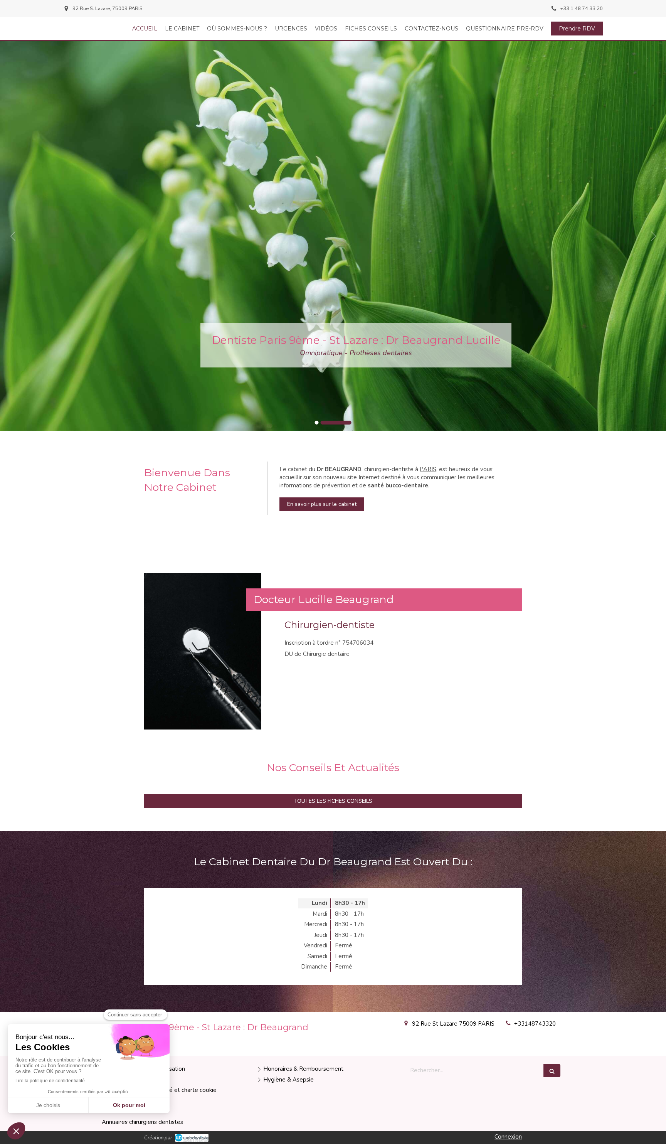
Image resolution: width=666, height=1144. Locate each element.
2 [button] (350, 423)
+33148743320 (535, 1024)
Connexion (508, 1137)
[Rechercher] (551, 1070)
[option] (333, 236)
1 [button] (330, 423)
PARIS (428, 469)
